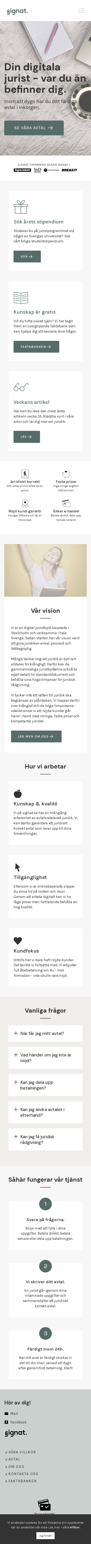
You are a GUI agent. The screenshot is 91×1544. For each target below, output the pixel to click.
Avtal (14, 1459)
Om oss (16, 1467)
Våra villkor (22, 1452)
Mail (14, 1413)
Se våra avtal (30, 127)
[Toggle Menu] (81, 10)
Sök (24, 256)
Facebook (18, 1422)
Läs (24, 437)
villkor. (75, 1527)
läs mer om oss (33, 736)
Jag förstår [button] (45, 1535)
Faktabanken (33, 347)
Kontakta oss (23, 1474)
